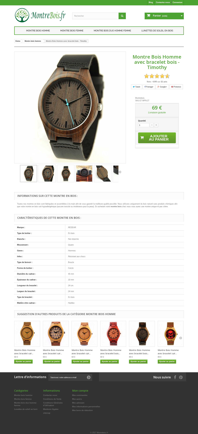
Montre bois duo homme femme (112, 30)
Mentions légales (50, 409)
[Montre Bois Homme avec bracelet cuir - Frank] (56, 334)
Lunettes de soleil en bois (157, 30)
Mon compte (80, 390)
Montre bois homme (38, 30)
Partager (149, 87)
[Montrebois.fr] (41, 15)
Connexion (177, 2)
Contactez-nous (163, 2)
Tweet (137, 87)
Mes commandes (79, 395)
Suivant (119, 171)
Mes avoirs (77, 399)
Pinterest (177, 87)
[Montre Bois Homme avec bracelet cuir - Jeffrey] (27, 334)
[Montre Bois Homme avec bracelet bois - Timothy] (28, 173)
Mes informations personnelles (86, 407)
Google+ (163, 87)
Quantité (142, 121)
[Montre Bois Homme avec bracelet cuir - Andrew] (171, 334)
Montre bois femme (71, 30)
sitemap (46, 413)
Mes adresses (78, 403)
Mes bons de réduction (82, 410)
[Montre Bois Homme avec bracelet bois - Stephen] (142, 334)
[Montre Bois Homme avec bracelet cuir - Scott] (84, 334)
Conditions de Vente (52, 399)
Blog (151, 2)
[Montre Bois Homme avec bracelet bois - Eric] (113, 334)
